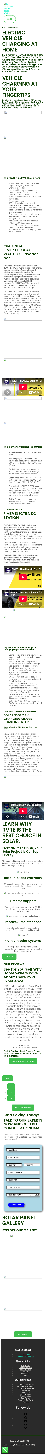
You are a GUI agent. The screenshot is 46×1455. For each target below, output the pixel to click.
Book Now (16, 1177)
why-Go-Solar (25, 1342)
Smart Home (25, 1364)
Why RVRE (25, 1338)
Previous (9, 956)
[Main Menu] (10, 19)
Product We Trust (25, 1340)
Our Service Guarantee (25, 1360)
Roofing (25, 1374)
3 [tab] (11, 1070)
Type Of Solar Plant (25, 1372)
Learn (25, 1344)
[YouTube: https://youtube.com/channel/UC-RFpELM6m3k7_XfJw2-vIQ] (25, 1397)
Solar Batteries (25, 1366)
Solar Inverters (25, 1368)
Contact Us (25, 1345)
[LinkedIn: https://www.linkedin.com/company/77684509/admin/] (25, 1394)
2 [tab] (11, 1064)
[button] (23, 1033)
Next (8, 1050)
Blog (25, 1347)
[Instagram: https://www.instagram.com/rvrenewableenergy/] (25, 1391)
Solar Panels (25, 1370)
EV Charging (25, 1362)
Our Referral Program (25, 1358)
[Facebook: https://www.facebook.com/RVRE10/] (25, 1387)
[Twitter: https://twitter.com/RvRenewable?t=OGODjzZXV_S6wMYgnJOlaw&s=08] (25, 1401)
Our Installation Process (25, 1356)
